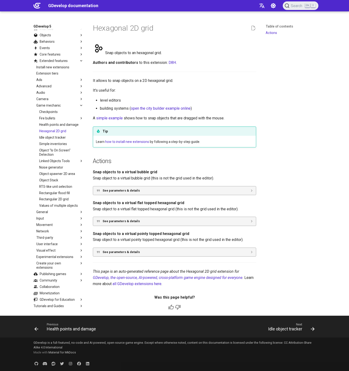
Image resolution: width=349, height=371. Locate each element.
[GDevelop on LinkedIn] (87, 363)
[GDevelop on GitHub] (36, 363)
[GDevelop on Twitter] (62, 363)
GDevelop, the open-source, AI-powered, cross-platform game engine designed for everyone (167, 277)
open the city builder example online (161, 108)
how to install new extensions (127, 142)
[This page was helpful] (171, 307)
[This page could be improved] (178, 307)
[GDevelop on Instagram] (70, 363)
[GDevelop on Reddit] (53, 363)
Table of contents (279, 26)
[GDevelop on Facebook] (79, 363)
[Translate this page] (262, 5)
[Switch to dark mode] (273, 5)
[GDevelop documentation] (37, 5)
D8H (172, 62)
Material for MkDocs (62, 352)
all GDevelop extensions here (137, 284)
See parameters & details (121, 190)
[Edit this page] (253, 28)
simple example (109, 118)
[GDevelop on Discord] (45, 363)
